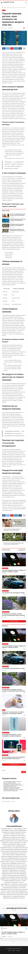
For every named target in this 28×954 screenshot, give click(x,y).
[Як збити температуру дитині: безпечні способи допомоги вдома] (5, 215)
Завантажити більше (14, 621)
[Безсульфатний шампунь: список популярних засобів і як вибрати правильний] (14, 724)
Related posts (22, 549)
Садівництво (6, 611)
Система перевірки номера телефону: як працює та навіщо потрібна (14, 571)
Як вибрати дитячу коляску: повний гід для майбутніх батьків (17, 225)
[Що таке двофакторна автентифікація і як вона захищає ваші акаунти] (14, 746)
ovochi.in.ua (8, 2)
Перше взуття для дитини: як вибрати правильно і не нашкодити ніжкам (13, 712)
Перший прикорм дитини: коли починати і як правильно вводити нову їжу (17, 220)
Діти (5, 7)
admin (4, 936)
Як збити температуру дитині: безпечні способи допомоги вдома (17, 214)
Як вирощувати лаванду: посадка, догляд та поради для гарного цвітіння (13, 614)
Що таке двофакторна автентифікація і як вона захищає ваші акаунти (13, 757)
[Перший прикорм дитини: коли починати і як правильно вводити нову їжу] (5, 221)
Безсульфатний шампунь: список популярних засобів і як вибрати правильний (11, 735)
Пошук (3, 770)
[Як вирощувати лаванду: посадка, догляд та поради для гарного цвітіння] (14, 603)
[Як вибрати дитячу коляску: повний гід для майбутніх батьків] (5, 226)
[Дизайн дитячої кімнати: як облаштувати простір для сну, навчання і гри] (5, 231)
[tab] (22, 549)
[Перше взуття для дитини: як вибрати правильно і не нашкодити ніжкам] (14, 701)
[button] (1, 928)
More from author (21, 550)
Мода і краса (6, 732)
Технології (5, 568)
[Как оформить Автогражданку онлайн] (14, 582)
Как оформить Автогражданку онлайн (13, 592)
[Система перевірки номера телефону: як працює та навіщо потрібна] (14, 559)
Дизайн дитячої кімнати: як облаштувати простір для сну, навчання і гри (17, 230)
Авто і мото (5, 590)
